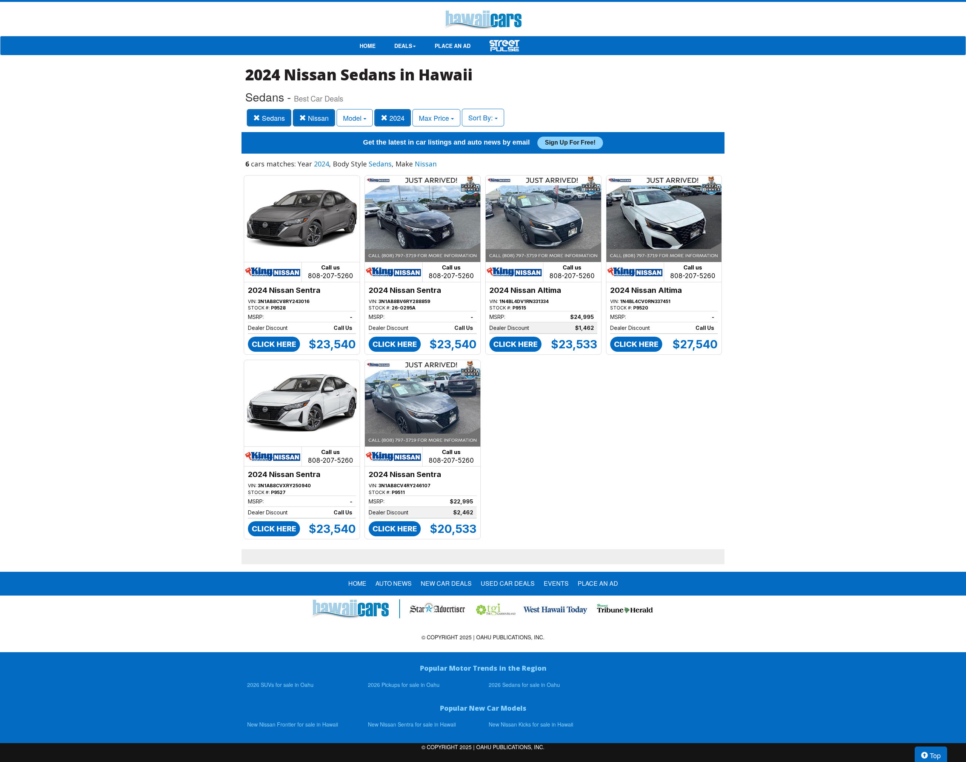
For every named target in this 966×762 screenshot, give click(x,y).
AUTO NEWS (393, 583)
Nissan (317, 118)
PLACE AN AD (453, 45)
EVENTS (556, 583)
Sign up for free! (570, 142)
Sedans (272, 118)
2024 (396, 118)
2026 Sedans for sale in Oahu (524, 684)
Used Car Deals (508, 583)
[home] (483, 21)
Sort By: (481, 117)
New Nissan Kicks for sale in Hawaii (531, 724)
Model (353, 118)
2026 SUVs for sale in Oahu (280, 684)
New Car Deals (446, 583)
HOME (367, 45)
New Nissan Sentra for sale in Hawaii (412, 724)
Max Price (435, 118)
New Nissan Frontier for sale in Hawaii (292, 724)
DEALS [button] (403, 45)
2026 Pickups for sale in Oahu (404, 684)
